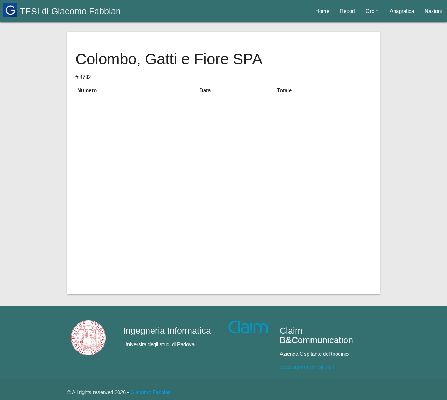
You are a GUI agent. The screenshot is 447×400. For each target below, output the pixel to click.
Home (322, 11)
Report (347, 11)
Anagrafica (402, 11)
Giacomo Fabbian (150, 392)
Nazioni (433, 11)
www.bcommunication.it (307, 367)
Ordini (372, 11)
